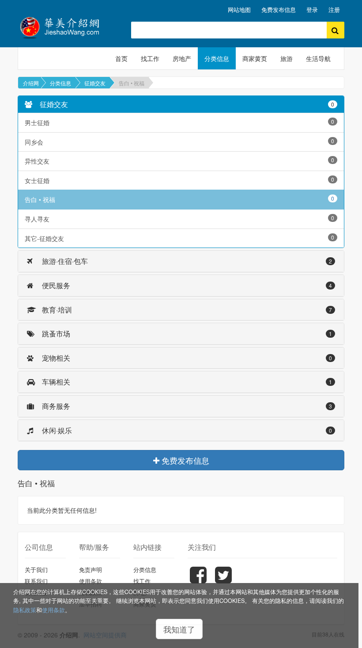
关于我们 (36, 569)
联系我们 (36, 581)
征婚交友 (95, 83)
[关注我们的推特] (224, 581)
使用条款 (53, 610)
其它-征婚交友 (179, 238)
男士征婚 (179, 122)
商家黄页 (254, 58)
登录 (312, 9)
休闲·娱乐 (186, 430)
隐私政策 (24, 610)
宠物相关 (186, 358)
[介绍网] (68, 26)
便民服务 (186, 285)
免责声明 (90, 569)
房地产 (182, 58)
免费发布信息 (278, 9)
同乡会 (179, 141)
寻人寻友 (179, 218)
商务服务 (186, 406)
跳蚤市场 (186, 333)
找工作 (150, 58)
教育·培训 (186, 310)
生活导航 (318, 58)
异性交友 (179, 160)
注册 (334, 9)
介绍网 (31, 83)
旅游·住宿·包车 (186, 261)
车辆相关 (186, 382)
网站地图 (239, 9)
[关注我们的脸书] (199, 581)
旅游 (286, 58)
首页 (121, 58)
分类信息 (216, 58)
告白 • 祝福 (131, 83)
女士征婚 (179, 180)
